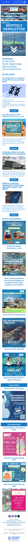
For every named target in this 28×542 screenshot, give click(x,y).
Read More (14, 110)
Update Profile (12, 532)
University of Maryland (10, 171)
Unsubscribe (5, 532)
